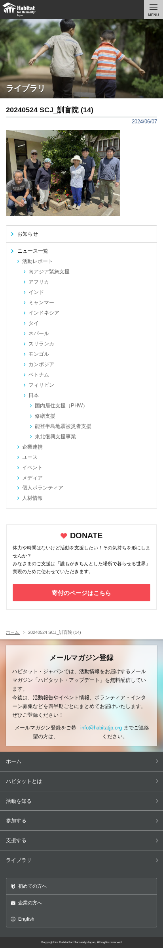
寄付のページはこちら (81, 592)
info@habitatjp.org (101, 728)
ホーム (13, 761)
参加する (16, 820)
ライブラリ (19, 860)
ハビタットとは (24, 781)
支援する (16, 840)
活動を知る (19, 801)
